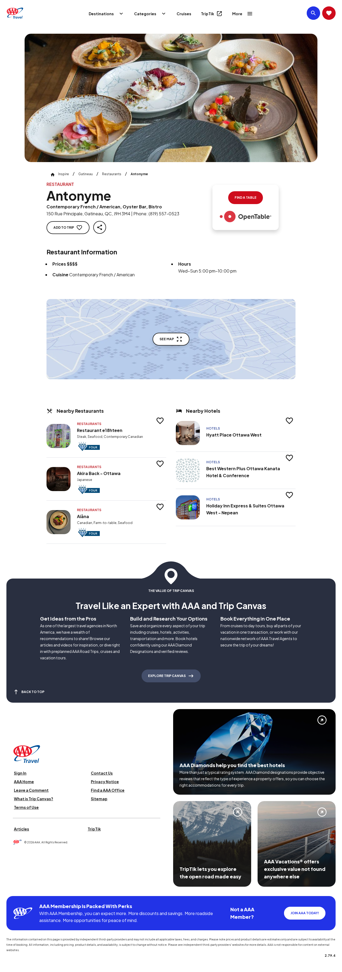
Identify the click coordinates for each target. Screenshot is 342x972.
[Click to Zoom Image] (171, 98)
